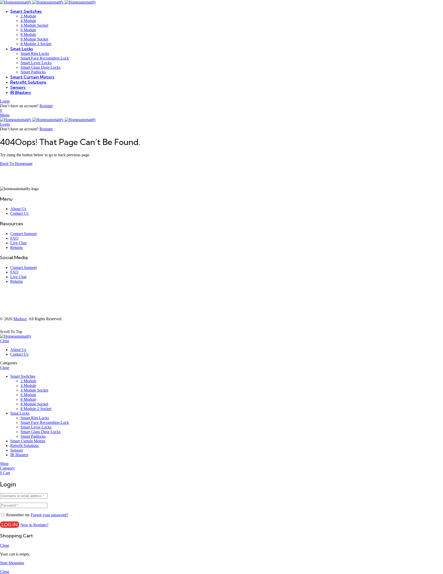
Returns (16, 247)
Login (5, 101)
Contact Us (19, 213)
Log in (10, 525)
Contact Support (23, 233)
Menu (4, 115)
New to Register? (34, 525)
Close (4, 341)
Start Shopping (12, 563)
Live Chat (18, 243)
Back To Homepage (16, 163)
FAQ (14, 238)
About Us (18, 209)
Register (46, 106)
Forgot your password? (49, 515)
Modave (20, 319)
